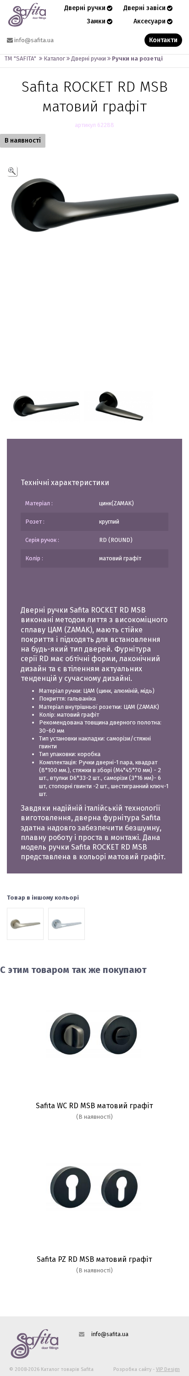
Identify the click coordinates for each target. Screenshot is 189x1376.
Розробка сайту (132, 1369)
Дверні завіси (144, 8)
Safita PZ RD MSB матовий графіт (94, 1259)
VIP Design (168, 1369)
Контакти (163, 40)
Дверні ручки (85, 8)
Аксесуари (149, 21)
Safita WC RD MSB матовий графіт (94, 1105)
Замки (96, 21)
